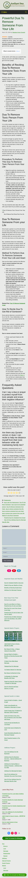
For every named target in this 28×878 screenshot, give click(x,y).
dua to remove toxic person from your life (13, 513)
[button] (26, 12)
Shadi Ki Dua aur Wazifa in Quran (13, 585)
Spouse (5, 856)
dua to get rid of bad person (11, 502)
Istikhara (4, 858)
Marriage (5, 851)
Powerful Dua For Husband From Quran (14, 517)
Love (4, 848)
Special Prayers (6, 860)
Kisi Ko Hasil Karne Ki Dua (9, 822)
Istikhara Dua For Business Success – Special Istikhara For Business (12, 758)
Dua (3, 843)
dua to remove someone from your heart (13, 511)
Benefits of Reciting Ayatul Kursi (13, 587)
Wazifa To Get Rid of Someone (10, 515)
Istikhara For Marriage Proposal (12, 590)
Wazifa (4, 865)
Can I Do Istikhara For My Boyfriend (12, 812)
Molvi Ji (22, 375)
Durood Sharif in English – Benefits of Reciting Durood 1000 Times (13, 655)
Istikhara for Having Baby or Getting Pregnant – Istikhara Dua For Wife (13, 765)
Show (18, 51)
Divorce (5, 846)
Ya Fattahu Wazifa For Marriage (12, 669)
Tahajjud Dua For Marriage (11, 666)
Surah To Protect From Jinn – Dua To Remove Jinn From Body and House (13, 717)
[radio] (8, 493)
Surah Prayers (6, 863)
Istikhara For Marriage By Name (13, 771)
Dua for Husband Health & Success (13, 583)
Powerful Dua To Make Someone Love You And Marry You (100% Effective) (13, 618)
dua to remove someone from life (14, 509)
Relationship (7, 500)
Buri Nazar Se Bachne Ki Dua (12, 673)
